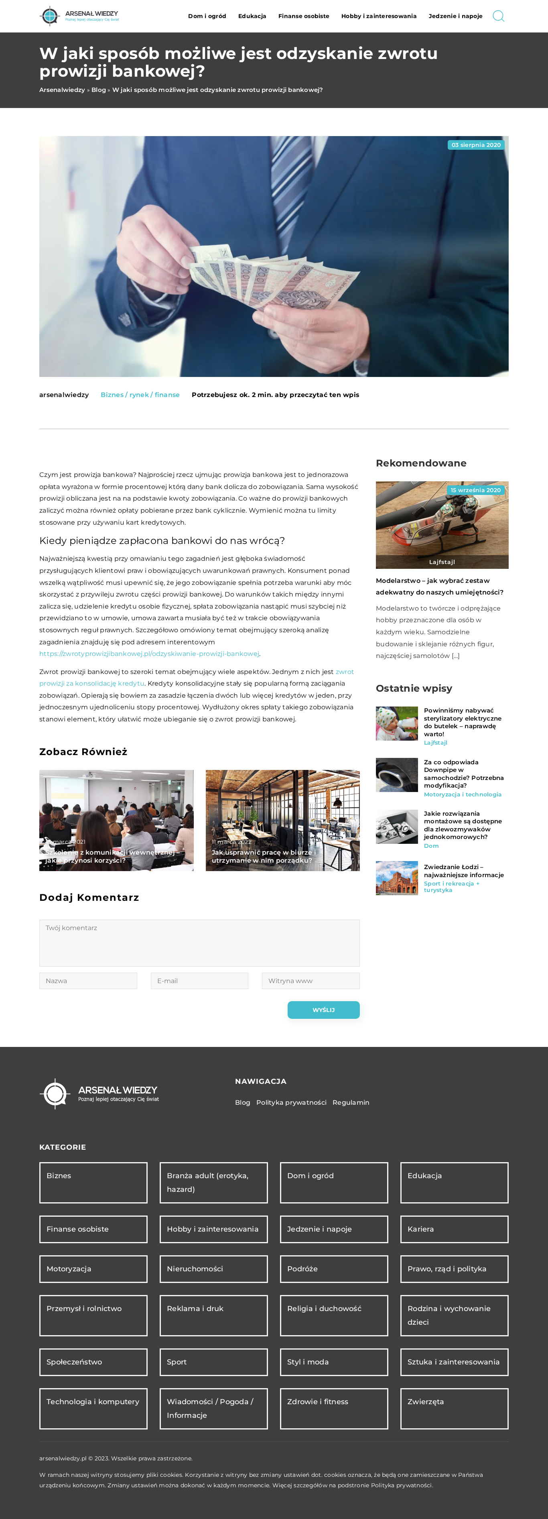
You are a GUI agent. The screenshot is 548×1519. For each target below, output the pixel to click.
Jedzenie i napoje (456, 16)
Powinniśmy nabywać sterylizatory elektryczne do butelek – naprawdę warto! (462, 722)
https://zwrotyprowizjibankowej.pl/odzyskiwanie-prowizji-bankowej (149, 654)
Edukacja (252, 16)
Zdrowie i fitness (317, 1401)
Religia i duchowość (324, 1308)
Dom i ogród (207, 16)
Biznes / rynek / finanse (140, 395)
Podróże (302, 1268)
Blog (242, 1102)
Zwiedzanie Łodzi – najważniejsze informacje (464, 871)
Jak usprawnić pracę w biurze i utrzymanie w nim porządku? (264, 857)
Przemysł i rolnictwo (84, 1308)
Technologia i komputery (93, 1401)
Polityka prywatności (291, 1102)
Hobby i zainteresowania (379, 16)
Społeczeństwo (74, 1362)
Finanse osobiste (303, 16)
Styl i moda (308, 1362)
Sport (177, 1362)
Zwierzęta (426, 1401)
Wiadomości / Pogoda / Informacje (210, 1408)
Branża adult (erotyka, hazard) (208, 1182)
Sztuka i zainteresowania (454, 1362)
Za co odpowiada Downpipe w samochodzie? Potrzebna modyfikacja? (464, 773)
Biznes (59, 1175)
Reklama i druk (195, 1308)
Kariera (421, 1229)
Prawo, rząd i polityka (447, 1268)
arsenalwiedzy (64, 395)
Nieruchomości (195, 1268)
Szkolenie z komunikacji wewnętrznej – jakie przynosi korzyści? (112, 857)
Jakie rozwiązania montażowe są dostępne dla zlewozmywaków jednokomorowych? (463, 825)
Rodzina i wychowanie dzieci (449, 1315)
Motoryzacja (69, 1268)
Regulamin (351, 1102)
